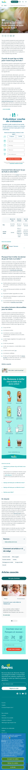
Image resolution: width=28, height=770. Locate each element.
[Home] (2, 5)
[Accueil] (4, 2)
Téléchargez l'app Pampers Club (9, 722)
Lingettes (4, 705)
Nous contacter (5, 713)
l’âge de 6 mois (17, 513)
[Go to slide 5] (16, 621)
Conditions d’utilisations (7, 720)
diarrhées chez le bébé (16, 302)
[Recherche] (22, 1)
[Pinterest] (8, 36)
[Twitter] (5, 36)
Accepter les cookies (13, 759)
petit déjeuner (8, 475)
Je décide (12, 767)
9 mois (17, 174)
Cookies (3, 730)
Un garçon (12, 136)
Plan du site (4, 733)
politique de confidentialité (13, 751)
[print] (11, 36)
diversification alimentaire (16, 270)
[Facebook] (3, 36)
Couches (4, 702)
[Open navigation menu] (25, 1)
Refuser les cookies (13, 763)
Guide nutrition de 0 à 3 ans (11, 541)
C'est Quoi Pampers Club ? (7, 707)
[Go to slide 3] (14, 621)
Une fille (20, 136)
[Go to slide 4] (15, 621)
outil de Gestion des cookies (9, 755)
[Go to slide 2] (13, 621)
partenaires (3, 740)
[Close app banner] (26, 765)
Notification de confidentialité (8, 728)
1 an (15, 350)
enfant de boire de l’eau (7, 101)
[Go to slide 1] (12, 621)
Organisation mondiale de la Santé (16, 163)
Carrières (4, 715)
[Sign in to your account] (19, 1)
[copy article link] (14, 36)
